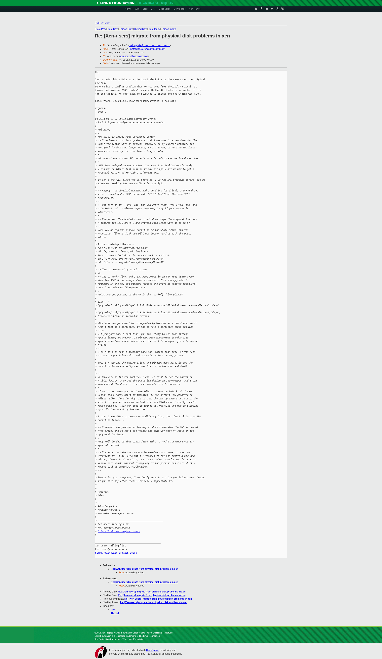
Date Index (154, 29)
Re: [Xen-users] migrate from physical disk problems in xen (144, 569)
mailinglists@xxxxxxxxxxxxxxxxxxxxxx (149, 45)
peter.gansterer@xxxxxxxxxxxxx (147, 49)
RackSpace (152, 650)
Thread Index (168, 29)
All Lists (105, 22)
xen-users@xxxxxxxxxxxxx (134, 56)
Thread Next (140, 29)
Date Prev (101, 29)
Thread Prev (126, 29)
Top (97, 22)
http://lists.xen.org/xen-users (119, 531)
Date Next (112, 29)
